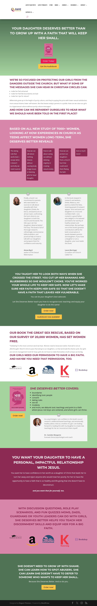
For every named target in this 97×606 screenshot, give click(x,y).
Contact (83, 5)
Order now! (49, 310)
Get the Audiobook (48, 66)
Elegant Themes (25, 603)
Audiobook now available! (48, 317)
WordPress (45, 603)
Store (51, 5)
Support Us (29, 12)
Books (56, 5)
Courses (64, 5)
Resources (74, 5)
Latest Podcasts (42, 5)
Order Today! (48, 61)
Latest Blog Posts (31, 5)
